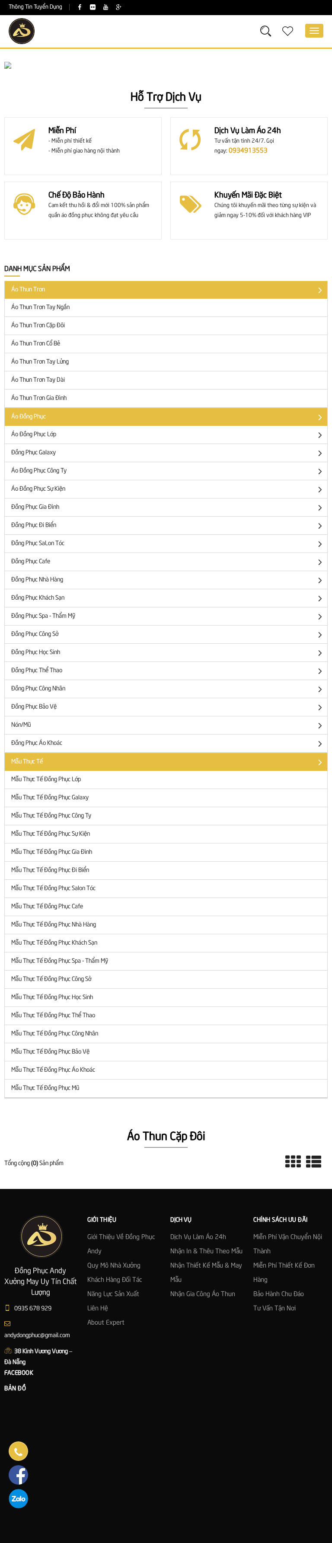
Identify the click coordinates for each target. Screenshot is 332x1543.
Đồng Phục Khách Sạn (37, 598)
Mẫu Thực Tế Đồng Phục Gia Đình (51, 852)
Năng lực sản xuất (113, 1294)
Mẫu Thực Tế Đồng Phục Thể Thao (53, 1016)
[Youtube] (106, 7)
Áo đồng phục (28, 417)
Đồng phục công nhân (38, 689)
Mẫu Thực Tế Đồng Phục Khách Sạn (54, 943)
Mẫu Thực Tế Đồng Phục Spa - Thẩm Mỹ (59, 961)
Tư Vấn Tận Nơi (274, 1309)
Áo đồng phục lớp (33, 434)
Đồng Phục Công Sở (34, 634)
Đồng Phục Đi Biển (33, 525)
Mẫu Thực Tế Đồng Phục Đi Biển (50, 870)
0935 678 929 (32, 1309)
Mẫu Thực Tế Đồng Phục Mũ (45, 1088)
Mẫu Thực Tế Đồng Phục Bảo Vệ (50, 1052)
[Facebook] (80, 7)
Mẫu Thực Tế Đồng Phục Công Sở (51, 979)
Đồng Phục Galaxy (33, 453)
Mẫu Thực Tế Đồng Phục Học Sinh (52, 997)
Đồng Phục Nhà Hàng (37, 580)
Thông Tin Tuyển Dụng (35, 7)
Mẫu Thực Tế (27, 762)
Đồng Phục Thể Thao (36, 671)
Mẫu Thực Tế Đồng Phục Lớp (46, 779)
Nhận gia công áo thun (202, 1294)
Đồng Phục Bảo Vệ (34, 707)
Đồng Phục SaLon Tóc (37, 543)
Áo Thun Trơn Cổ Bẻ (35, 344)
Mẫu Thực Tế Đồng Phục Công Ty (51, 816)
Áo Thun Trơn (28, 290)
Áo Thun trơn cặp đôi (38, 326)
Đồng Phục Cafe (30, 562)
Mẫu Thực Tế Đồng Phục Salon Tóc (53, 888)
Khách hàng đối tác (114, 1280)
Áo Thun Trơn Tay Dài (38, 380)
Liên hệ (97, 1309)
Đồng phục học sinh (35, 652)
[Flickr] (93, 7)
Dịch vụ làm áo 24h (198, 1237)
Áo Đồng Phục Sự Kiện (38, 489)
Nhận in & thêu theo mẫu (206, 1252)
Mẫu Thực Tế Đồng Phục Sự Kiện (50, 834)
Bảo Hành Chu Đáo (278, 1294)
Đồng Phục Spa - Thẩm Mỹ (43, 616)
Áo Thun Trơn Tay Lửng (40, 362)
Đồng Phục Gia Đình (35, 507)
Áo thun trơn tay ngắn (40, 307)
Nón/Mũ (21, 725)
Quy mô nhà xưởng (113, 1266)
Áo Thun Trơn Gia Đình (39, 398)
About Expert (105, 1323)
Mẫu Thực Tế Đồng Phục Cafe (47, 907)
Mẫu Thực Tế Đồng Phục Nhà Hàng (53, 925)
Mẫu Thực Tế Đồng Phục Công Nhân (54, 1034)
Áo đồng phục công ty (39, 471)
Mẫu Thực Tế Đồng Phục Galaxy (50, 798)
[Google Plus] (118, 7)
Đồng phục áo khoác (36, 743)
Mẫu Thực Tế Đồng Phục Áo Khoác (53, 1070)
